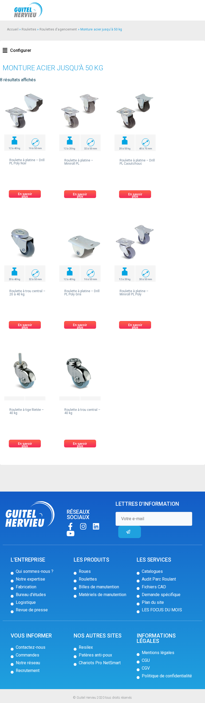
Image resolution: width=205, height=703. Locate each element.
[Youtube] (70, 533)
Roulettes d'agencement (58, 29)
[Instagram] (83, 526)
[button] (17, 50)
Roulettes (29, 29)
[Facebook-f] (70, 526)
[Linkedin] (96, 526)
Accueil (12, 29)
